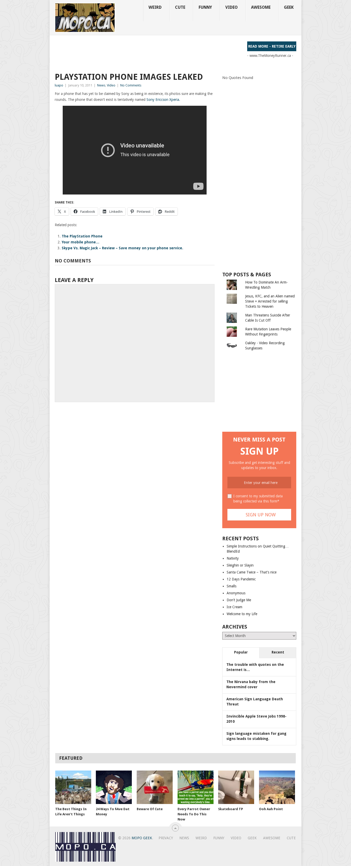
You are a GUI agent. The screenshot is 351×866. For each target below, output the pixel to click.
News (101, 85)
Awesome (261, 7)
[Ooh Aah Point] (277, 787)
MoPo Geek (142, 838)
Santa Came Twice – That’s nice (251, 572)
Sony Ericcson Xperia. (163, 100)
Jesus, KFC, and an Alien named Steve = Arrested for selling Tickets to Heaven (270, 301)
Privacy (166, 838)
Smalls (231, 586)
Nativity (233, 558)
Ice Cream (234, 607)
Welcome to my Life (242, 614)
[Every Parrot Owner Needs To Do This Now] (196, 787)
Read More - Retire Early (271, 46)
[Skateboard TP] (236, 787)
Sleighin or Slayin (240, 565)
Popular (241, 652)
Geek (289, 7)
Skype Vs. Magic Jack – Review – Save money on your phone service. (122, 248)
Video (231, 7)
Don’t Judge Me (239, 600)
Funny (205, 7)
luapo (59, 85)
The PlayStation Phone (82, 236)
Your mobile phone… (80, 242)
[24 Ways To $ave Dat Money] (114, 787)
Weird (155, 7)
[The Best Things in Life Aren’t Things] (73, 787)
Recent (278, 652)
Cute (180, 7)
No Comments (130, 85)
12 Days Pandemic (241, 579)
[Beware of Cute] (155, 787)
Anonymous (236, 593)
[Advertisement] (148, 53)
